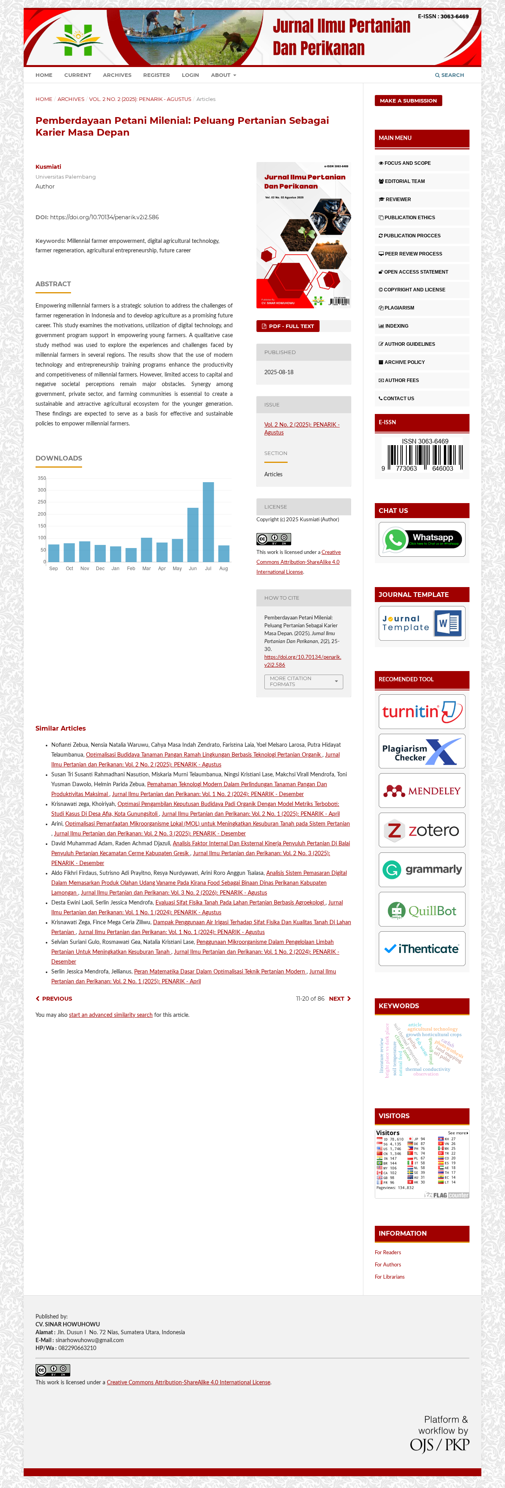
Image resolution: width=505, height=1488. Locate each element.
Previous (57, 998)
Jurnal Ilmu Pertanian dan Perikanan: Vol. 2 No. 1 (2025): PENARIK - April (251, 814)
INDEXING (396, 326)
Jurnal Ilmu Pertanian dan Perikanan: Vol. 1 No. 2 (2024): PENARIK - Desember (208, 794)
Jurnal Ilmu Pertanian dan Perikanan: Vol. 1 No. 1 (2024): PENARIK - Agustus (172, 932)
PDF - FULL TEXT (290, 326)
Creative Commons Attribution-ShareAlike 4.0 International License (298, 562)
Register (156, 75)
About (221, 75)
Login (190, 75)
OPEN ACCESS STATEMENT (416, 272)
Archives (117, 75)
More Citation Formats (291, 681)
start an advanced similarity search (111, 1015)
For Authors (388, 1265)
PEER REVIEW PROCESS (413, 254)
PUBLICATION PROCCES (412, 236)
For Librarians (390, 1277)
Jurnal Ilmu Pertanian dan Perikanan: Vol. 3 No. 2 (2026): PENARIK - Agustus (174, 893)
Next (336, 998)
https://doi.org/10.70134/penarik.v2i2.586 (104, 217)
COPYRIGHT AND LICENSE (414, 290)
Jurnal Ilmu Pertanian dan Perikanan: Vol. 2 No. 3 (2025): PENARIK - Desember (150, 834)
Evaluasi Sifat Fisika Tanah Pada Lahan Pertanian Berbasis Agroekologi (240, 903)
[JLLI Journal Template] (422, 624)
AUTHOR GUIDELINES (410, 344)
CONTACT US (398, 398)
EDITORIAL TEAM (405, 181)
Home (44, 75)
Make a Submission (408, 100)
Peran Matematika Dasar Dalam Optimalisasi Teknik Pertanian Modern (220, 972)
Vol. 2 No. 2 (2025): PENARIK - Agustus (140, 99)
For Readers (388, 1252)
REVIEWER (398, 199)
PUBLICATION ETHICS (410, 217)
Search (452, 75)
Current (77, 75)
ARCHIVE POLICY (405, 362)
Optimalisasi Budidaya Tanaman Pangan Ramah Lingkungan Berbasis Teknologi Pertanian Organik (204, 755)
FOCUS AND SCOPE (408, 163)
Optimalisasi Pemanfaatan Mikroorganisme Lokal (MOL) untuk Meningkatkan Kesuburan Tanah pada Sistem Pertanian (207, 824)
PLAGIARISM (399, 308)
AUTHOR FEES (402, 380)
